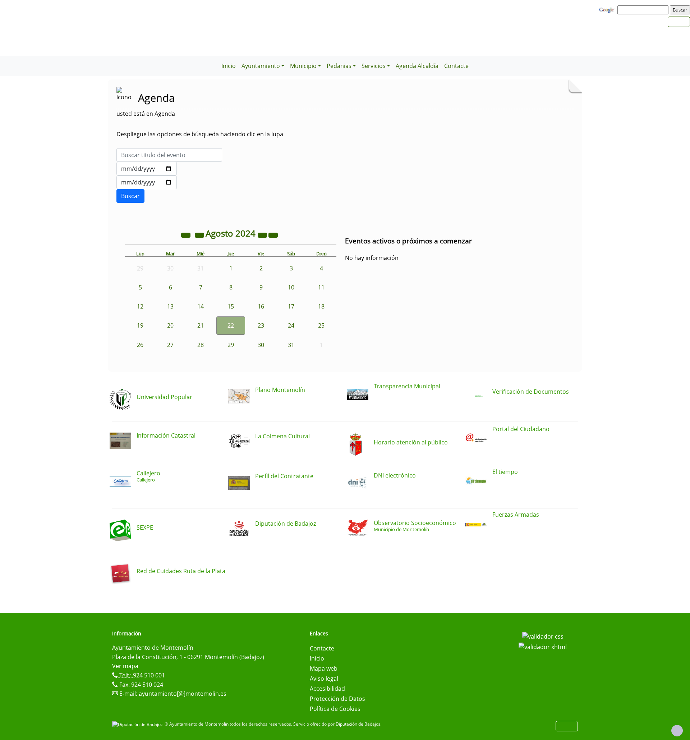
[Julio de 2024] (200, 234)
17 (291, 306)
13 (170, 306)
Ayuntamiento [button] (261, 66)
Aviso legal (324, 678)
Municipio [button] (303, 66)
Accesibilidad (327, 689)
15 (230, 306)
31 (291, 345)
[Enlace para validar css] (543, 636)
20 (170, 325)
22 (230, 325)
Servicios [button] (374, 66)
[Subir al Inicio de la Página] (677, 730)
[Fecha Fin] (146, 182)
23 (261, 325)
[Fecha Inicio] (146, 168)
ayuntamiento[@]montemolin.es (182, 694)
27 (170, 345)
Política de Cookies (335, 709)
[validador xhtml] (543, 646)
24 (291, 325)
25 (321, 325)
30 (261, 345)
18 (321, 306)
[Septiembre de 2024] (273, 234)
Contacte (456, 66)
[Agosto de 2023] (186, 234)
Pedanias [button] (339, 66)
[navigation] (644, 9)
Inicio (228, 66)
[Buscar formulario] (130, 196)
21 (200, 325)
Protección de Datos (337, 699)
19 (140, 325)
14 (200, 306)
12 (140, 306)
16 (261, 306)
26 (140, 345)
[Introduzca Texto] (169, 155)
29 (230, 345)
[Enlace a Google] (607, 9)
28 (200, 345)
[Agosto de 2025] (263, 234)
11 (321, 287)
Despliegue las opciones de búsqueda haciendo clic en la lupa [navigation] (199, 134)
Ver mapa (125, 666)
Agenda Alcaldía (417, 66)
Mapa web (323, 668)
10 (291, 287)
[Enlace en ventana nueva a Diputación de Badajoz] (138, 724)
